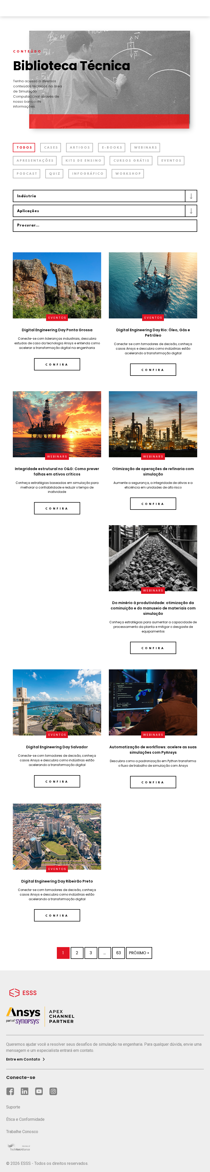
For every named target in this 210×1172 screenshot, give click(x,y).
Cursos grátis (131, 161)
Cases (51, 148)
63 (118, 953)
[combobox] (105, 196)
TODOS (25, 148)
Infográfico (88, 174)
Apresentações (35, 161)
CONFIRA (57, 508)
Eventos (171, 161)
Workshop (128, 174)
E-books (112, 148)
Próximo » (139, 953)
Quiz (55, 174)
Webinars (146, 148)
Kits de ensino (84, 161)
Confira (57, 364)
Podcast (27, 174)
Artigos (80, 148)
